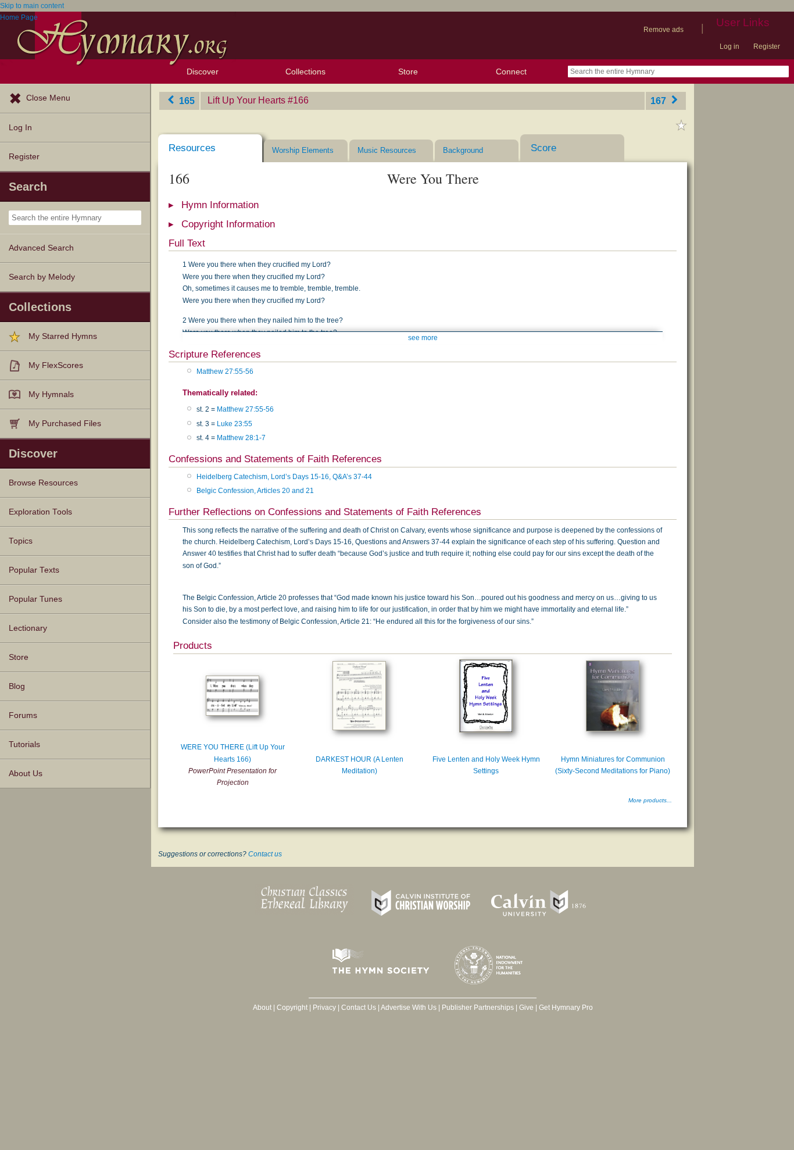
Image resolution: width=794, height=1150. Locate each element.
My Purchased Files (64, 423)
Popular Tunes (35, 599)
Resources (192, 147)
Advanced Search (41, 248)
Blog (17, 686)
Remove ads (663, 30)
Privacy (324, 1007)
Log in (729, 46)
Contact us (265, 854)
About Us (25, 773)
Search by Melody (42, 277)
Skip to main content (32, 6)
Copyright (292, 1007)
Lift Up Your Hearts (246, 100)
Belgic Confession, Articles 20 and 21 (255, 491)
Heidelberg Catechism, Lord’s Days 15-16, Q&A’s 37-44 (284, 477)
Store (408, 71)
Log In (20, 127)
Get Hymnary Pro (566, 1007)
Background (463, 150)
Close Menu (48, 98)
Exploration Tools (40, 512)
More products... (650, 800)
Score (543, 147)
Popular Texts (34, 570)
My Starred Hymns (62, 336)
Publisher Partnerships (478, 1007)
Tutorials (24, 744)
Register (766, 46)
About (262, 1007)
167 (659, 100)
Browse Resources (43, 482)
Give (526, 1007)
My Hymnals (51, 394)
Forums (23, 715)
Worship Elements (303, 150)
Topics (21, 541)
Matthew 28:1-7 (241, 438)
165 (186, 100)
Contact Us (358, 1007)
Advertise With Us (409, 1007)
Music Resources (386, 150)
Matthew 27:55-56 (224, 371)
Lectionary (28, 628)
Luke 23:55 (234, 424)
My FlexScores (55, 365)
